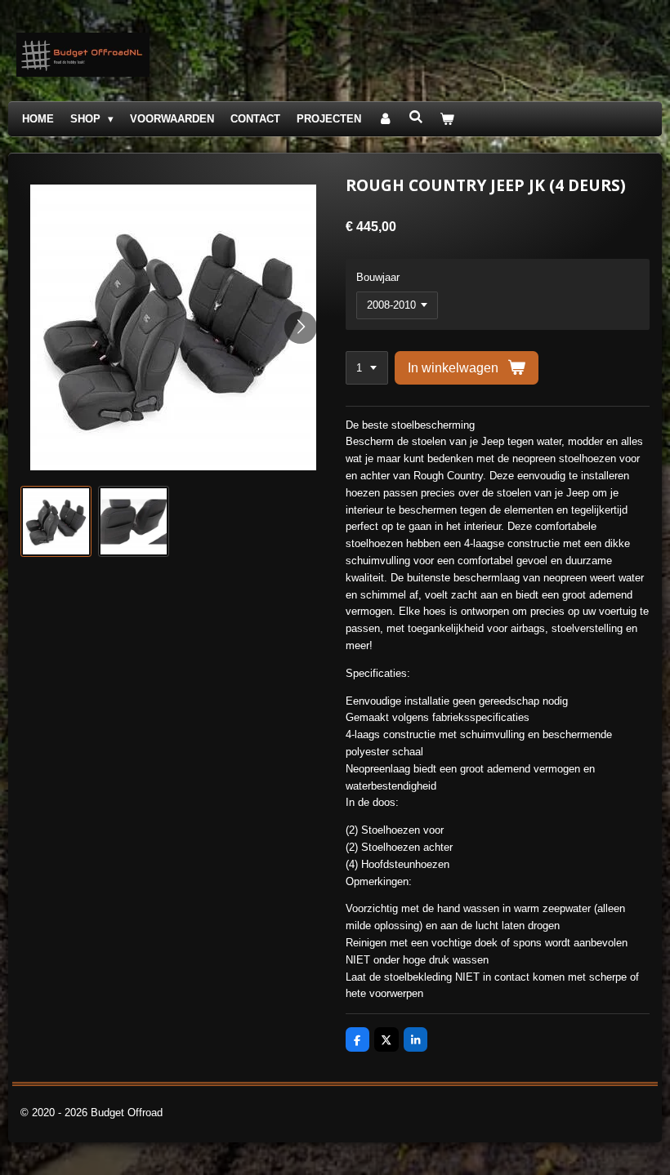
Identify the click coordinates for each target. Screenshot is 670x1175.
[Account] (384, 119)
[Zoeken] (415, 117)
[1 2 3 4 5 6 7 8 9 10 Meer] (367, 368)
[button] (56, 521)
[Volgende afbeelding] (300, 327)
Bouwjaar (378, 277)
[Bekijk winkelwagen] (447, 119)
